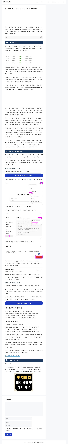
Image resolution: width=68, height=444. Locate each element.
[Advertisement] (24, 18)
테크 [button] (37, 1)
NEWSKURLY (7, 2)
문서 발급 (54, 1)
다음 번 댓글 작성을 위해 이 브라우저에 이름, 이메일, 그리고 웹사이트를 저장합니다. (24, 430)
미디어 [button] (48, 1)
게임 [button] (59, 1)
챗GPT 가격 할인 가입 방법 (13, 356)
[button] (63, 2)
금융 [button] (42, 1)
